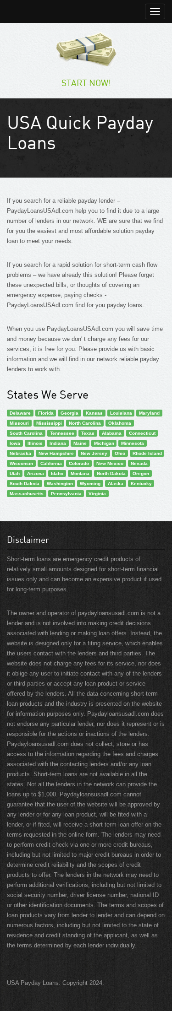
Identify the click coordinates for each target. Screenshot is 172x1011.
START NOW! (86, 82)
